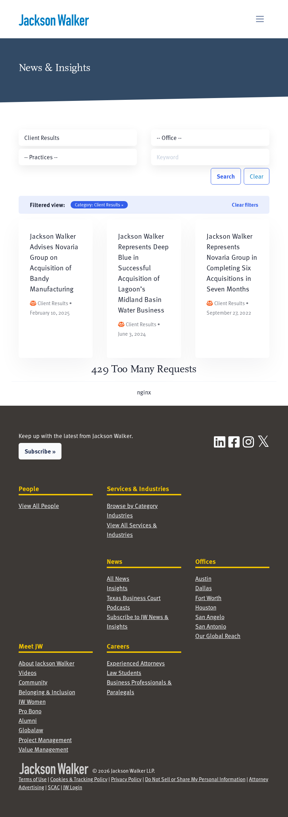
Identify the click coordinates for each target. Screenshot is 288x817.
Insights (117, 588)
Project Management (45, 739)
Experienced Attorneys (136, 663)
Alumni (28, 720)
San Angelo (209, 616)
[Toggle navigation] (260, 19)
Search (226, 176)
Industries (120, 515)
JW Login (72, 787)
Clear (256, 176)
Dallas (203, 588)
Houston (205, 607)
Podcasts (118, 607)
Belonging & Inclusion (47, 692)
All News (118, 578)
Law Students (124, 672)
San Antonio (210, 626)
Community (33, 682)
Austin (203, 578)
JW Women (32, 701)
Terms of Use (33, 779)
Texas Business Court (134, 597)
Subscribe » (40, 451)
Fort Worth (208, 597)
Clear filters (245, 204)
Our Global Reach (218, 635)
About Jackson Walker (46, 663)
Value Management (43, 749)
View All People (39, 505)
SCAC (54, 787)
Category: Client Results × (99, 204)
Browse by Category (132, 505)
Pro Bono (30, 711)
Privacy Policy (126, 779)
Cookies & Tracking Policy (78, 779)
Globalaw (31, 730)
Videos (28, 672)
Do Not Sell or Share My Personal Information (195, 779)
